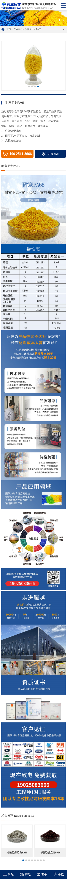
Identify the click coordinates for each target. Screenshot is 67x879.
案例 (44, 874)
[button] (29, 86)
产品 (28, 874)
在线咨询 (53, 154)
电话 (61, 874)
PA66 (38, 29)
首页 (9, 29)
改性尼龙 (29, 29)
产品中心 (17, 29)
